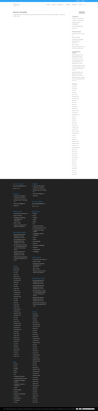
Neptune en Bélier (76, 37)
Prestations (60, 4)
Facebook (78, 1)
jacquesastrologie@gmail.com (19, 186)
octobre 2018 (75, 158)
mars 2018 (74, 166)
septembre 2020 (75, 147)
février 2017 (74, 174)
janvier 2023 (74, 125)
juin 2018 (74, 162)
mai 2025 (74, 92)
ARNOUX (74, 77)
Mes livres (74, 4)
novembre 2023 (75, 110)
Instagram (83, 1)
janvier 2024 (74, 108)
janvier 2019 (74, 155)
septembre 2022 (75, 131)
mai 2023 (74, 118)
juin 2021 (74, 135)
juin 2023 (74, 116)
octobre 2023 (75, 112)
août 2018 (74, 160)
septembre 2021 (75, 133)
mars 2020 (74, 149)
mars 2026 (74, 86)
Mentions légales (17, 389)
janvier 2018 (74, 168)
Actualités (68, 4)
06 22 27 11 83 (16, 188)
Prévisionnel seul (17, 398)
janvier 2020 (74, 153)
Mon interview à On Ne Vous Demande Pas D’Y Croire (77, 56)
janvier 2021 (74, 139)
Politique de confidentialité (19, 394)
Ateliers (15, 370)
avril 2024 (74, 104)
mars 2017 (74, 172)
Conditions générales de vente (20, 378)
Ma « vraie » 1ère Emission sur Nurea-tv (78, 68)
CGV (15, 374)
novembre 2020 (75, 143)
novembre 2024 (75, 98)
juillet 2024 (74, 100)
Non (80, 408)
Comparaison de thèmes (19, 376)
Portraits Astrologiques (77, 26)
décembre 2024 (75, 96)
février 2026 (74, 88)
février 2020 (74, 151)
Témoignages (17, 400)
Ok (77, 408)
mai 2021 (74, 137)
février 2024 (74, 106)
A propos (53, 4)
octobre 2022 (75, 129)
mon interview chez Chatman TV (21, 213)
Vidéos (73, 28)
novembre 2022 (75, 127)
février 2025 (74, 94)
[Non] (96, 409)
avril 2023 (74, 121)
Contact (80, 4)
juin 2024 (74, 102)
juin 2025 (74, 90)
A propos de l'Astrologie (77, 18)
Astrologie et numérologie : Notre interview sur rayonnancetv (78, 41)
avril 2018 (74, 164)
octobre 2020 (75, 145)
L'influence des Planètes (77, 20)
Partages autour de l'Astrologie (20, 200)
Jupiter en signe (75, 44)
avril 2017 (74, 170)
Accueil (48, 4)
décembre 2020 (75, 141)
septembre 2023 (75, 114)
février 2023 (74, 123)
